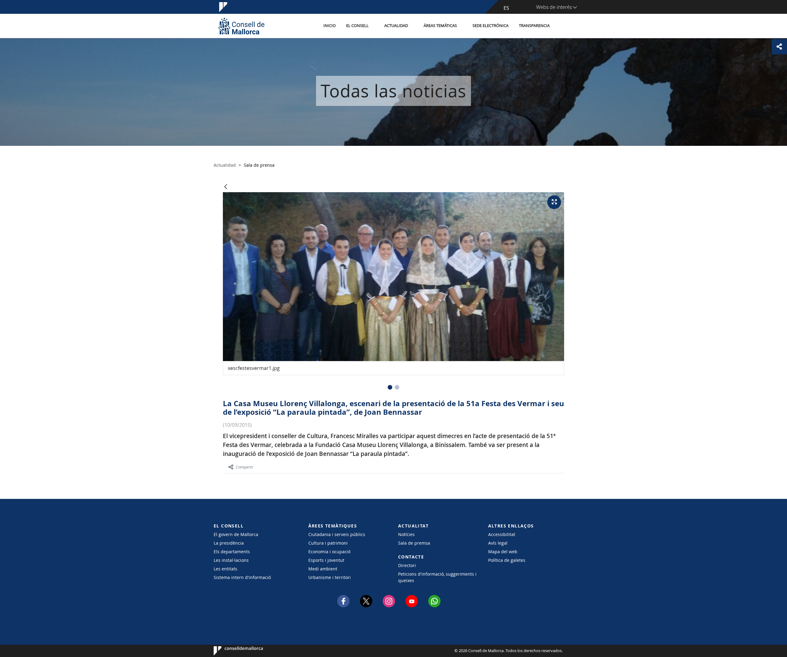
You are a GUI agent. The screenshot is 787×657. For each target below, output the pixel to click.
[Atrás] (225, 187)
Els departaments (232, 551)
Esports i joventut (326, 560)
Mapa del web (502, 551)
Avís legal (498, 543)
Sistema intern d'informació (242, 577)
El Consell (357, 25)
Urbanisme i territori (329, 577)
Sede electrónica (490, 25)
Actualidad (396, 25)
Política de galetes (506, 560)
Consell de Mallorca (232, 651)
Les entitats (225, 569)
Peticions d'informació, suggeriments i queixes (437, 577)
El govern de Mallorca (236, 534)
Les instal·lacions (231, 560)
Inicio (329, 25)
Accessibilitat (501, 534)
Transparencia (534, 25)
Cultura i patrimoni (328, 543)
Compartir (244, 467)
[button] (390, 387)
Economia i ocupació (329, 551)
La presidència (229, 543)
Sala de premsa (414, 543)
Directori (407, 565)
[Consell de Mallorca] (241, 26)
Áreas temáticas (440, 25)
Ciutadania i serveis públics (336, 534)
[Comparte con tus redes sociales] (779, 46)
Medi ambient (322, 569)
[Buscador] (561, 26)
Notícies (406, 534)
